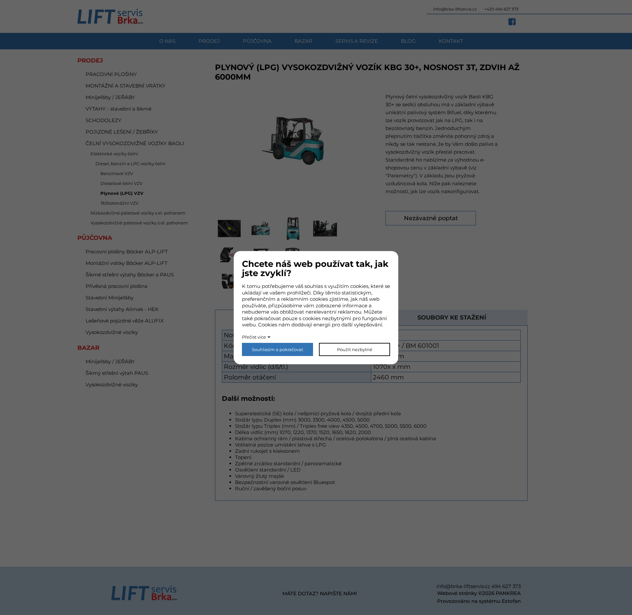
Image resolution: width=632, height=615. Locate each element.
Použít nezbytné (354, 349)
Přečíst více (254, 337)
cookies (359, 286)
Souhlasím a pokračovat (277, 349)
